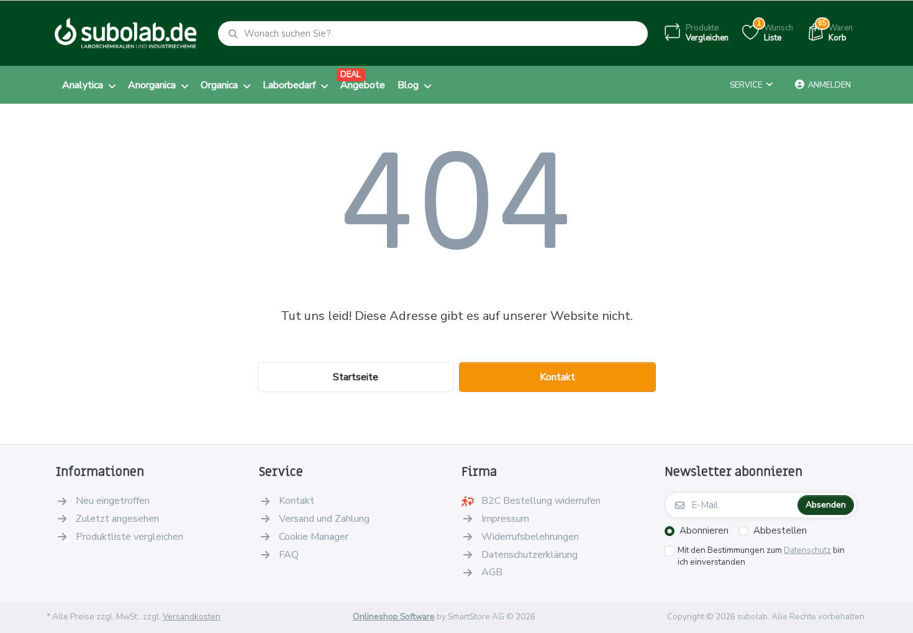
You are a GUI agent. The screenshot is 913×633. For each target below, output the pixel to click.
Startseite (355, 377)
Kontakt (557, 377)
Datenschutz (807, 550)
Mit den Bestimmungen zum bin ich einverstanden (761, 556)
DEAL (350, 74)
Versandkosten (191, 616)
